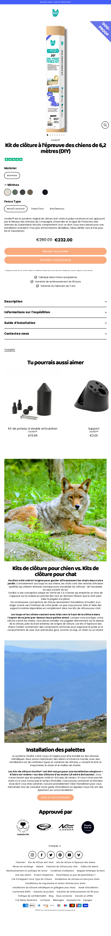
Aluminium (12, 175)
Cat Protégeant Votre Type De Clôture (32, 879)
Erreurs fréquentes (43, 875)
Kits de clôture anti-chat (41, 862)
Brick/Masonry (57, 208)
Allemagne (58, 900)
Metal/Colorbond (16, 208)
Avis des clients (23, 875)
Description (13, 302)
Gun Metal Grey (22, 192)
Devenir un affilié (84, 896)
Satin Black (45, 192)
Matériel (10, 168)
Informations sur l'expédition (27, 312)
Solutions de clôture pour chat (62, 866)
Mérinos (7, 192)
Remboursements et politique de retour (27, 870)
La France (45, 900)
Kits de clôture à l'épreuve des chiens (76, 862)
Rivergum (15, 192)
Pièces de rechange (23, 866)
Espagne (87, 900)
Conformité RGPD (21, 891)
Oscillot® (32, 431)
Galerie (40, 866)
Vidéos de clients (89, 866)
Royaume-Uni (74, 900)
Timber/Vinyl (37, 208)
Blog (51, 896)
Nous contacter (64, 896)
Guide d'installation (19, 323)
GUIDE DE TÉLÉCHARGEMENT (55, 797)
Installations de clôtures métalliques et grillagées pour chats (44, 887)
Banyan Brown (30, 192)
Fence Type (12, 201)
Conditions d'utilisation (62, 870)
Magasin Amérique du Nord (90, 870)
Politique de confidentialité (32, 896)
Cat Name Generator (26, 900)
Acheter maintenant (55, 260)
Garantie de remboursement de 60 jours (78, 891)
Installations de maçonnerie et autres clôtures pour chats (55, 883)
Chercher (20, 862)
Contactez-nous (16, 334)
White (37, 192)
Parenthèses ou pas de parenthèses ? (76, 875)
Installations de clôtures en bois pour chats (77, 879)
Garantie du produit (43, 891)
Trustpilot (9, 349)
